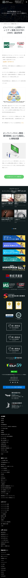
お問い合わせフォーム (4, 536)
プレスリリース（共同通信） (5, 554)
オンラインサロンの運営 (5, 504)
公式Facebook (3, 570)
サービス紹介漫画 (4, 468)
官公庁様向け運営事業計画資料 (6, 487)
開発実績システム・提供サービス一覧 (7, 466)
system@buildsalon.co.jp (19, 2)
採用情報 (2, 432)
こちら (22, 122)
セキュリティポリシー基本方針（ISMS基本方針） (9, 426)
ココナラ (2, 560)
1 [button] (12, 228)
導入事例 (2, 474)
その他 (2, 525)
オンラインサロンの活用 (5, 508)
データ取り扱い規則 (4, 428)
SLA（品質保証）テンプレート (6, 489)
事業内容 (2, 420)
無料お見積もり (3, 464)
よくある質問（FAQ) (4, 460)
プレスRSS (3, 564)
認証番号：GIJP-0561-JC (8, 61)
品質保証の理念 (3, 444)
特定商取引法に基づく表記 (5, 434)
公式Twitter (2, 566)
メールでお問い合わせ (4, 540)
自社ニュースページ (4, 556)
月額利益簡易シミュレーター (5, 491)
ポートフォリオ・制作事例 (5, 472)
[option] (14, 209)
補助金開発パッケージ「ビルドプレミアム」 (8, 495)
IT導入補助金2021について (5, 462)
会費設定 (2, 519)
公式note (2, 572)
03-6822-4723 (18, 1)
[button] (14, 177)
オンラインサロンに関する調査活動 (6, 436)
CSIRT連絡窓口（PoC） (5, 442)
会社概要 (2, 418)
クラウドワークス (4, 562)
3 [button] (15, 228)
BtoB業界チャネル (4, 558)
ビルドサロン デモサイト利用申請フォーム (8, 497)
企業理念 (2, 422)
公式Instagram (3, 568)
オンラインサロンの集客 (5, 506)
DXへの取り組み (3, 438)
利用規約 (2, 430)
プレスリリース (3, 552)
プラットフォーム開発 (4, 493)
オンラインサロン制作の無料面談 (14, 387)
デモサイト (3, 476)
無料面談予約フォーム (4, 534)
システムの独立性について (5, 470)
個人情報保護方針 (4, 424)
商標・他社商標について (5, 440)
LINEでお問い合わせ (4, 538)
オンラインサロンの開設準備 (5, 521)
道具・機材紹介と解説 (4, 523)
